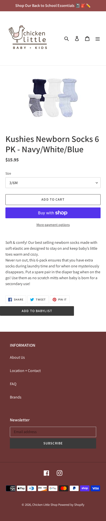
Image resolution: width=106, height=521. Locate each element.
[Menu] (97, 38)
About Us (17, 357)
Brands (15, 397)
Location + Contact (25, 370)
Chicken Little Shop (44, 505)
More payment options (53, 224)
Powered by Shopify (71, 505)
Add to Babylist (37, 311)
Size (8, 173)
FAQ (13, 383)
